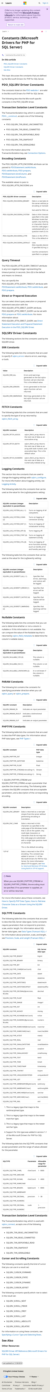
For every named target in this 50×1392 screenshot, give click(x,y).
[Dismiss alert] (47, 9)
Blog (33, 1382)
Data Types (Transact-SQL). (33, 931)
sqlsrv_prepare (22, 693)
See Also (7, 70)
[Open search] (39, 3)
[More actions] (46, 31)
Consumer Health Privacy (33, 1385)
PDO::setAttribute (9, 170)
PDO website (32, 90)
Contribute (6, 1385)
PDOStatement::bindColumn (14, 174)
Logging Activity (9, 484)
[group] (25, 225)
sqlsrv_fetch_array (10, 419)
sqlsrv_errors (18, 356)
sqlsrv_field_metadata (22, 636)
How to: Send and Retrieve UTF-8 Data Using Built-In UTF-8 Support (34, 866)
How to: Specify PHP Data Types (16, 901)
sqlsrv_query (7, 693)
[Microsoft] (25, 3)
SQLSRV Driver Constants (13, 67)
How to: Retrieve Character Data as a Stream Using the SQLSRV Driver (23, 904)
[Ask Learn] (42, 31)
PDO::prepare (24, 170)
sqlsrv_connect (8, 1224)
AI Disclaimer (7, 1382)
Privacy (15, 1385)
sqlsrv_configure (38, 477)
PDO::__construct (9, 116)
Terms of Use (7, 1389)
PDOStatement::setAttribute (23, 167)
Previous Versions (22, 1382)
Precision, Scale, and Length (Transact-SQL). (24, 938)
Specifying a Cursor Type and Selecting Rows (21, 1334)
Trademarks (19, 1389)
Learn (4, 31)
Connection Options (36, 153)
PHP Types (24, 738)
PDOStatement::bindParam (14, 177)
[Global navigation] (2, 3)
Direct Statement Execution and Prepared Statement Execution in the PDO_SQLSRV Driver (22, 324)
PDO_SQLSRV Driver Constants (15, 64)
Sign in (45, 3)
